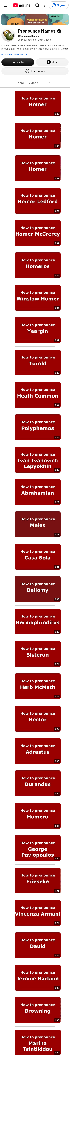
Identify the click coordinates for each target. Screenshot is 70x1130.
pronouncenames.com (16, 54)
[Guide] (5, 5)
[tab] (19, 83)
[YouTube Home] (21, 5)
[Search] (37, 5)
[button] (49, 83)
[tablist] (35, 83)
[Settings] (45, 5)
